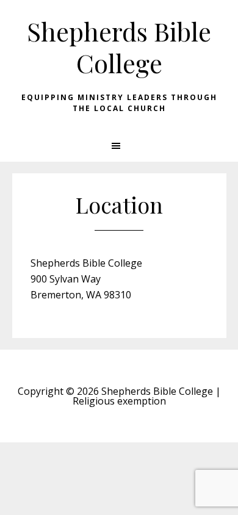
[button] (119, 146)
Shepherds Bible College (119, 47)
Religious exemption (119, 401)
